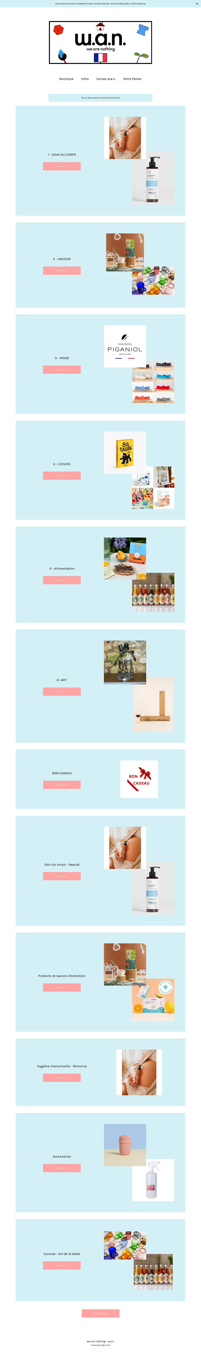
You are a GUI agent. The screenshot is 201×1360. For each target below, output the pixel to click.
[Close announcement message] (197, 3)
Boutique (66, 79)
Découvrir (62, 166)
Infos (85, 79)
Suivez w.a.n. (106, 79)
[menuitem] (66, 79)
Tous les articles (101, 1313)
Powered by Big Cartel (100, 1345)
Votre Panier (133, 78)
